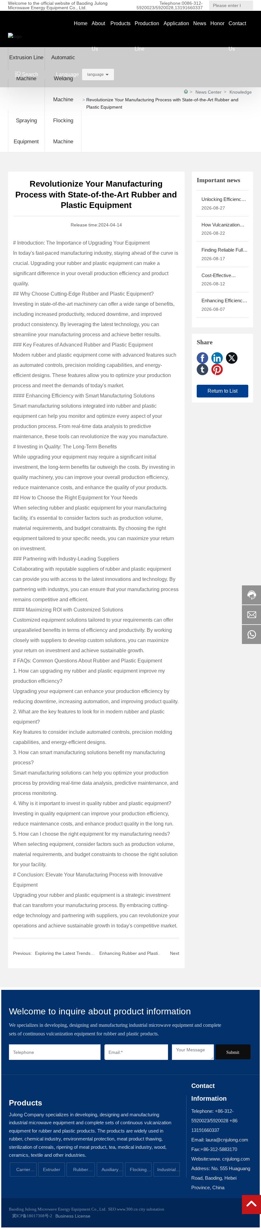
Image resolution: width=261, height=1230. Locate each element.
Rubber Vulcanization (80, 1171)
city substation (151, 1209)
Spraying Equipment (26, 131)
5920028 (164, 7)
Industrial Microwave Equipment (166, 1171)
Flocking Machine (63, 131)
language (95, 74)
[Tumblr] (202, 369)
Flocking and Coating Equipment (138, 1171)
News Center (208, 92)
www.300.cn (127, 1209)
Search (248, 5)
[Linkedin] (217, 358)
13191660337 (189, 7)
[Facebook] (202, 358)
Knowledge (240, 92)
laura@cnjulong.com (226, 1139)
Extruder (51, 1169)
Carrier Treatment (23, 1171)
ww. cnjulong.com (231, 1159)
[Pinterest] (217, 369)
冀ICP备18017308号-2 (32, 1215)
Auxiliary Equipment (110, 1171)
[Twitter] (231, 358)
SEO (112, 1209)
